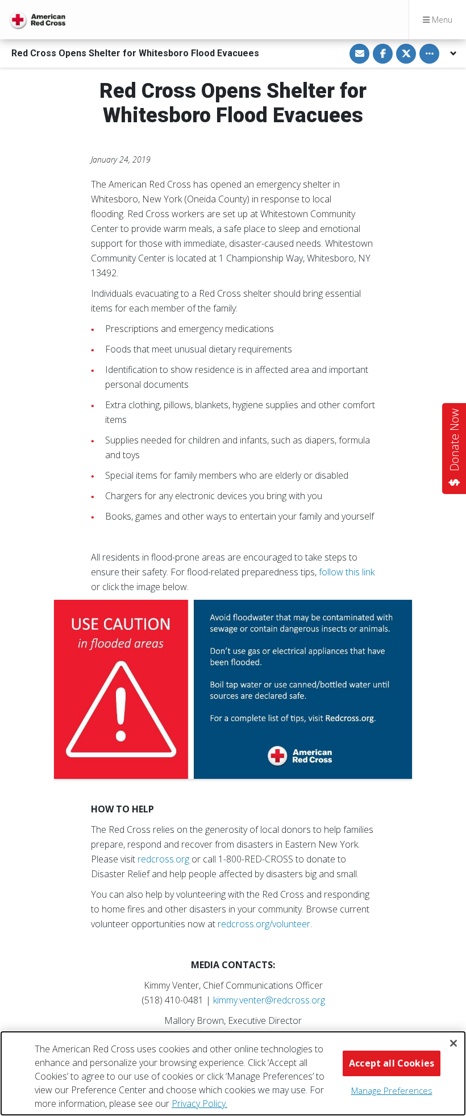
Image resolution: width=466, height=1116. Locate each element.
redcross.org (163, 859)
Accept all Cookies (391, 1063)
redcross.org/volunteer (264, 924)
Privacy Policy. (199, 1103)
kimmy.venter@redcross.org (269, 1000)
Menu (441, 19)
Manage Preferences (391, 1090)
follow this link (347, 572)
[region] (233, 1073)
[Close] (453, 1043)
